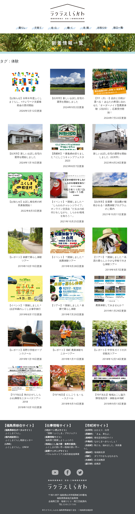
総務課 (97, 463)
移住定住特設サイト (103, 437)
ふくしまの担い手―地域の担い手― (62, 447)
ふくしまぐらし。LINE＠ (17, 447)
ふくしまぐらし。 (13, 433)
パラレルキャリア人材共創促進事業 (62, 454)
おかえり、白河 (101, 430)
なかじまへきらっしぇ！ (105, 441)
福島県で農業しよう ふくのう (60, 440)
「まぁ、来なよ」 (102, 433)
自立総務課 (99, 459)
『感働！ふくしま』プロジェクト (61, 433)
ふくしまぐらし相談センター (19, 440)
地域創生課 (99, 452)
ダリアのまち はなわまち (106, 456)
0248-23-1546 (69, 504)
